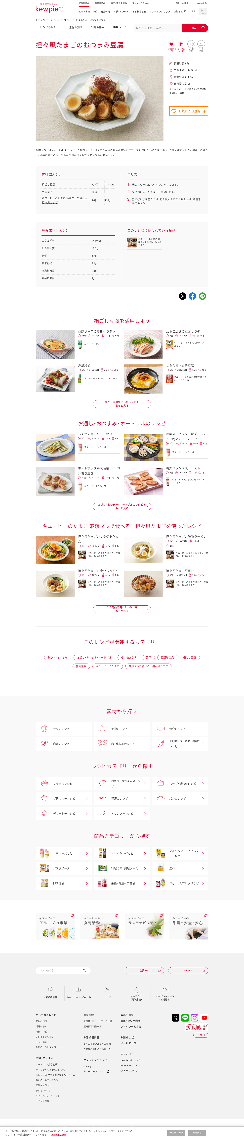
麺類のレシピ (119, 798)
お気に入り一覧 (171, 44)
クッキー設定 (176, 1133)
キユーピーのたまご (108, 666)
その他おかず (129, 657)
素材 (172, 868)
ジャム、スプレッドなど (184, 883)
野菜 (148, 657)
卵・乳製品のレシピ (123, 743)
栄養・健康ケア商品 (123, 883)
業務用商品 (100, 3)
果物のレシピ (119, 728)
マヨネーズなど (63, 853)
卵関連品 (81, 666)
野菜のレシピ (61, 728)
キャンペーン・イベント (79, 997)
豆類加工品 (167, 657)
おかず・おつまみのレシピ (126, 783)
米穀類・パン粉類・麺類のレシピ (185, 744)
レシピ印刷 (191, 44)
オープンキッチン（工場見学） (165, 998)
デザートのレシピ (64, 813)
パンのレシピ (177, 798)
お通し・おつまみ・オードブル (94, 657)
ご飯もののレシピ (64, 798)
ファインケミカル (140, 3)
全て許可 (197, 1133)
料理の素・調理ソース (124, 868)
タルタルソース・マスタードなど (184, 853)
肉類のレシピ (61, 743)
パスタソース (61, 868)
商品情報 (105, 11)
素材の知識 (75, 27)
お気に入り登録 (189, 111)
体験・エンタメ (121, 11)
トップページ (42, 20)
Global (200, 3)
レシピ (107, 997)
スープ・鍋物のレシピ (182, 783)
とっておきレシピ (88, 11)
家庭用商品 (84, 3)
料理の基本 (97, 27)
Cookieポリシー (58, 1134)
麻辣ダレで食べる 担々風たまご (148, 666)
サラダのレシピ (63, 783)
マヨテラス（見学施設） (136, 998)
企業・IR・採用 (182, 3)
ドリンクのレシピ (122, 813)
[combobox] (170, 28)
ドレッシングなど (122, 853)
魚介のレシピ (177, 728)
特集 (119, 27)
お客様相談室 (139, 11)
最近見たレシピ (181, 44)
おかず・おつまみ (58, 657)
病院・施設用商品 (119, 3)
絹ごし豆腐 (189, 657)
